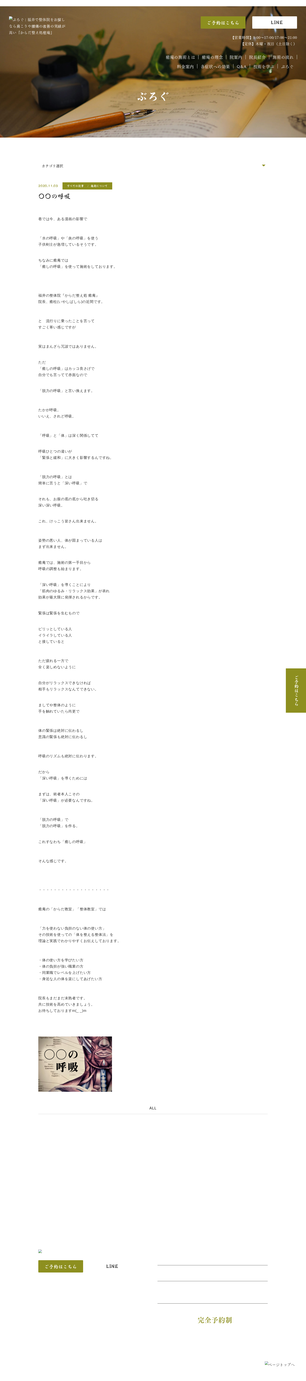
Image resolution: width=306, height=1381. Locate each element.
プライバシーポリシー (187, 1349)
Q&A (241, 66)
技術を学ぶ (263, 66)
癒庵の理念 (212, 57)
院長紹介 (257, 57)
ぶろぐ (287, 66)
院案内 (236, 57)
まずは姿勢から (132, 1341)
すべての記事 (75, 185)
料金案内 (185, 66)
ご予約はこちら (223, 23)
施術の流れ (283, 57)
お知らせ (154, 1349)
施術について (99, 185)
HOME (48, 1341)
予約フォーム (86, 1349)
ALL (152, 1108)
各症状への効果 (215, 66)
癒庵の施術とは (180, 57)
